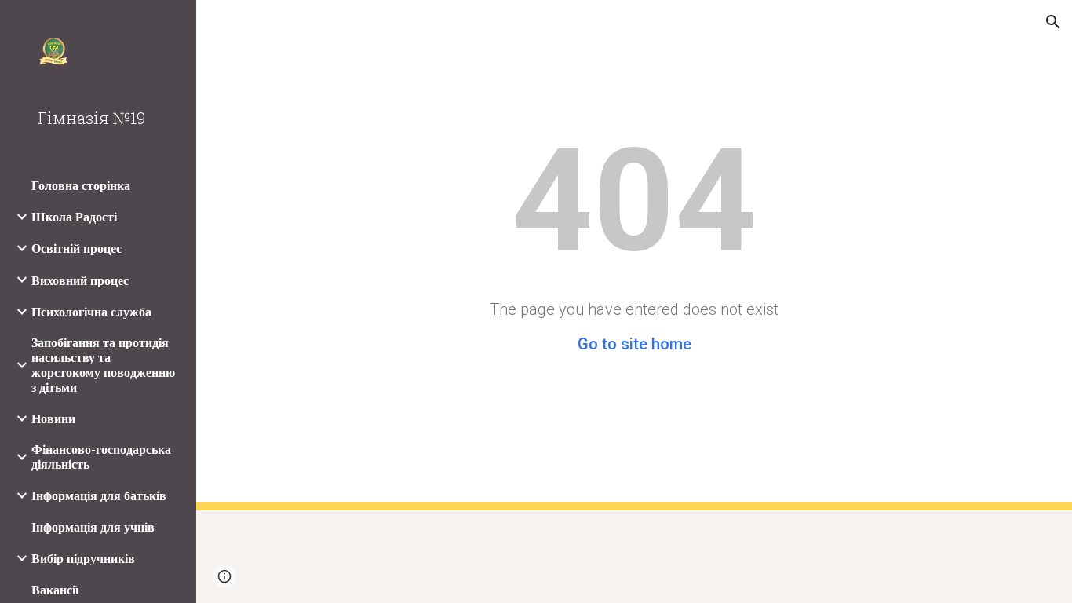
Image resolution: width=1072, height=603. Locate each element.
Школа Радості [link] (74, 217)
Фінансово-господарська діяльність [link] (101, 457)
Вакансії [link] (54, 590)
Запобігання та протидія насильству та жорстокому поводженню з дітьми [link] (103, 365)
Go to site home (634, 343)
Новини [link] (53, 418)
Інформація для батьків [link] (98, 495)
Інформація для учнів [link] (93, 527)
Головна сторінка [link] (80, 185)
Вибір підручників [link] (83, 558)
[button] (1053, 22)
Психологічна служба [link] (91, 312)
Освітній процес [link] (76, 248)
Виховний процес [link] (80, 280)
